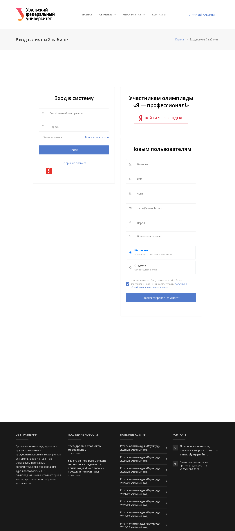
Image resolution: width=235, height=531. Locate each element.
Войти (74, 150)
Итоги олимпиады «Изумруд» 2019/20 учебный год (140, 514)
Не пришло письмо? (74, 163)
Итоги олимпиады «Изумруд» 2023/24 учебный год (140, 470)
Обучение (106, 14)
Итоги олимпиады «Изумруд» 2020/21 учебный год (140, 503)
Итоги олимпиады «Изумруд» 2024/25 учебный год (140, 459)
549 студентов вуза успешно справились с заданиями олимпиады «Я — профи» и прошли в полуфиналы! (87, 466)
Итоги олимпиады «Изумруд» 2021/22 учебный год (140, 492)
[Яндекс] (49, 171)
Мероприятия (132, 14)
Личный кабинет (202, 14)
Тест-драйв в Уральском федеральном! (84, 447)
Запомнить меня (52, 137)
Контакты (159, 14)
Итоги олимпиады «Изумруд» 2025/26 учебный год (140, 447)
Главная (86, 14)
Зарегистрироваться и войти (161, 298)
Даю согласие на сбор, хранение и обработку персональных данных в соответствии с (159, 284)
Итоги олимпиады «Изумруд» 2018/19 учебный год (140, 525)
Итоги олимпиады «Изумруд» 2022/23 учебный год (140, 481)
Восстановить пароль (97, 137)
